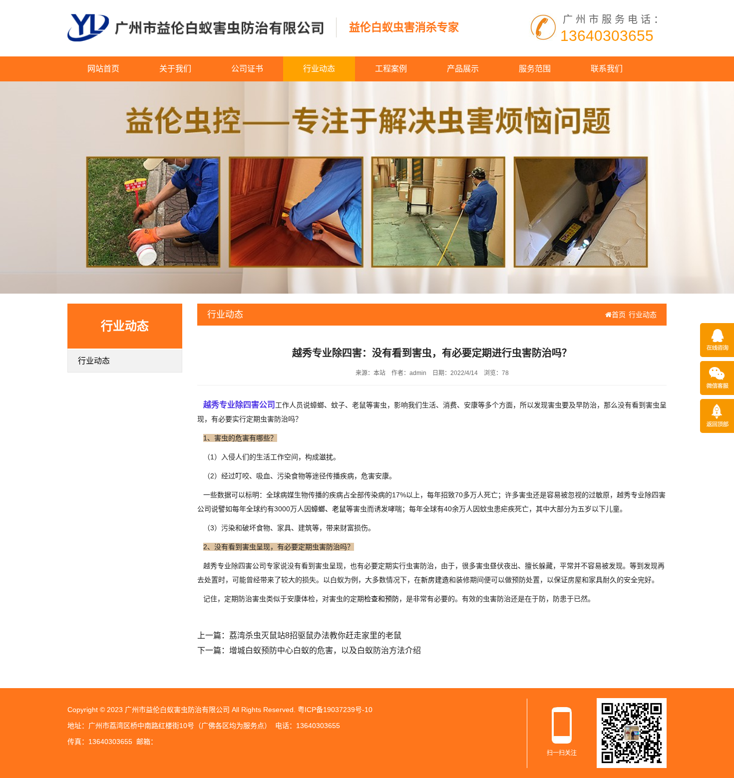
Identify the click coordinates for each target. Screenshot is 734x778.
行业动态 (319, 68)
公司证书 (247, 68)
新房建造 (435, 580)
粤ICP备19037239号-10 (335, 710)
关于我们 (175, 68)
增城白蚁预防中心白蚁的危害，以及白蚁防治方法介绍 (325, 650)
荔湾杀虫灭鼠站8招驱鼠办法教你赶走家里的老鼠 (315, 635)
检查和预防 (381, 599)
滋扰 (326, 457)
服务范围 (535, 68)
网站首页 (103, 68)
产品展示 (463, 68)
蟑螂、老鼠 (328, 509)
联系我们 (607, 68)
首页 (619, 315)
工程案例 (391, 68)
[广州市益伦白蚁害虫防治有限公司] (195, 27)
